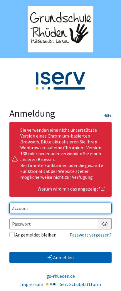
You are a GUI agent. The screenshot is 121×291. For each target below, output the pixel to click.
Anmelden (63, 257)
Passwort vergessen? (91, 235)
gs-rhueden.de (60, 276)
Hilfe (108, 115)
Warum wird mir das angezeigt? (69, 189)
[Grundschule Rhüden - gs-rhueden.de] (60, 29)
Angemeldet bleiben (35, 235)
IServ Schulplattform (79, 284)
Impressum (31, 284)
